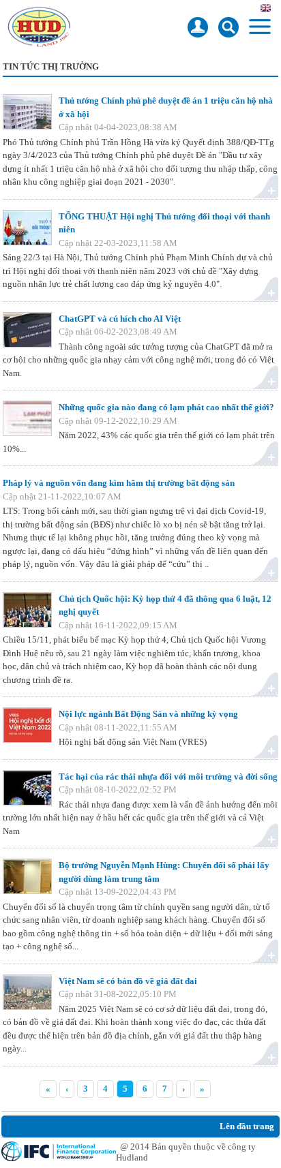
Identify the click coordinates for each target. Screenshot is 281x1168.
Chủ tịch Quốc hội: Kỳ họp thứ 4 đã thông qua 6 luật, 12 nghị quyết (165, 605)
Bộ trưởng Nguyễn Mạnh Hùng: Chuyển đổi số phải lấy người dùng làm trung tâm (164, 872)
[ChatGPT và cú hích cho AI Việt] (27, 330)
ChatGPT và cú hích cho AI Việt (120, 318)
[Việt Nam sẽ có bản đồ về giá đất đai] (27, 992)
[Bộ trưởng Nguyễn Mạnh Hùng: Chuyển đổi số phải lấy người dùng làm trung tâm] (27, 876)
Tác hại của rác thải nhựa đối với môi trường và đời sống (168, 776)
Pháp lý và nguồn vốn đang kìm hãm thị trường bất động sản (119, 483)
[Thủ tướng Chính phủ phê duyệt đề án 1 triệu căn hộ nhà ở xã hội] (27, 111)
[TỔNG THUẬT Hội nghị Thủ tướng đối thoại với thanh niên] (27, 227)
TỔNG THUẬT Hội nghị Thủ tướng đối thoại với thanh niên (164, 223)
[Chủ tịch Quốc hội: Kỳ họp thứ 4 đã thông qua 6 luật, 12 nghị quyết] (27, 610)
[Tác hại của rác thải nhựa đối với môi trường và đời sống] (27, 787)
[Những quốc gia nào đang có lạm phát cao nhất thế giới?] (27, 418)
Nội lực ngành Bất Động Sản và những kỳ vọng (148, 714)
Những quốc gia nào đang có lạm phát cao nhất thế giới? (166, 407)
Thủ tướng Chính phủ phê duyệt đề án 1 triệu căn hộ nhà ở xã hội (166, 107)
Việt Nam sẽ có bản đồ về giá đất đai (128, 981)
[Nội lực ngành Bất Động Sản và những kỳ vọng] (27, 725)
